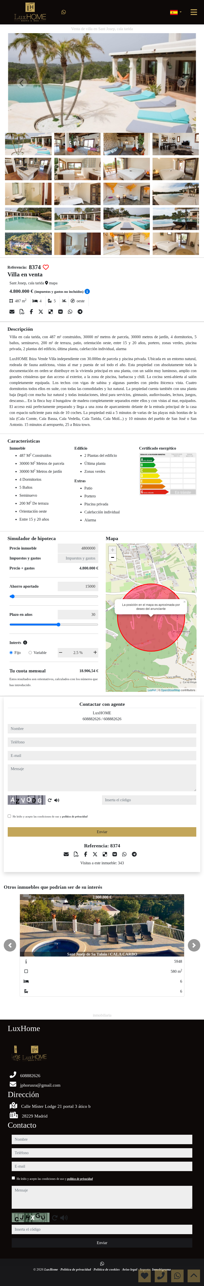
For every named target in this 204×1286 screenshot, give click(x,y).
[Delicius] (51, 312)
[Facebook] (32, 312)
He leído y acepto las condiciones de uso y (50, 816)
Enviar (102, 832)
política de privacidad (75, 816)
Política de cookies (107, 1269)
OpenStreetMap (170, 690)
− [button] (112, 557)
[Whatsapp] (63, 12)
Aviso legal (130, 1269)
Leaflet (152, 690)
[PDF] (23, 312)
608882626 (92, 719)
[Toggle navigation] (194, 12)
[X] (41, 312)
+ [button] (112, 550)
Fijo (17, 652)
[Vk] (61, 312)
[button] (10, 945)
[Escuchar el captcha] (56, 800)
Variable (40, 652)
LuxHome (51, 1269)
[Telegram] (80, 312)
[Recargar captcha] (50, 800)
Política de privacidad (76, 1269)
